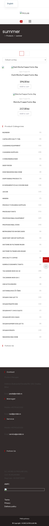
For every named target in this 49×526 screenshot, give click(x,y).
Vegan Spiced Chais (10, 317)
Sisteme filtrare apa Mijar (14, 251)
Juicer (5, 192)
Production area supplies (14, 205)
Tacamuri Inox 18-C (10, 278)
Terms (7, 500)
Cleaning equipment (11, 146)
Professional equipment (13, 218)
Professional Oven (10, 225)
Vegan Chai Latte (10, 297)
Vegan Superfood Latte (13, 324)
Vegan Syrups (8, 330)
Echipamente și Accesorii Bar (15, 185)
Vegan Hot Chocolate (12, 310)
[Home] (3, 36)
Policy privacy (24, 519)
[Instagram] (25, 3)
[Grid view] (21, 53)
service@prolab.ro (16, 434)
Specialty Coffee (10, 258)
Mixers (5, 198)
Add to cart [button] (24, 87)
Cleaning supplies (10, 152)
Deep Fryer (7, 165)
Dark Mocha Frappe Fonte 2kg (24, 75)
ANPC (7, 484)
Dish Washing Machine (12, 172)
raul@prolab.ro (15, 414)
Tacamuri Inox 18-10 (11, 271)
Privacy (7, 503)
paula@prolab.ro (15, 393)
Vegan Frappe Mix (24, 72)
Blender (6, 132)
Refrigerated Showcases (13, 231)
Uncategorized (9, 284)
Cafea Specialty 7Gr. (11, 139)
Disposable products (12, 179)
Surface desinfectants (12, 264)
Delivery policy (10, 506)
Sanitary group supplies (13, 238)
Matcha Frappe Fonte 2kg (24, 102)
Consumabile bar (10, 159)
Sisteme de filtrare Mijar (13, 245)
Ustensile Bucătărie (11, 291)
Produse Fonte (9, 212)
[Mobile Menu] (30, 21)
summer (19, 36)
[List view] (27, 53)
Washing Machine (10, 337)
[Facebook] (23, 3)
